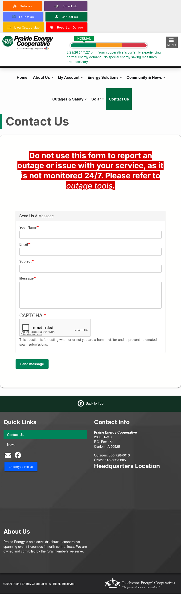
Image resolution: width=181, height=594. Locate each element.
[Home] (28, 42)
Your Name (28, 227)
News (11, 444)
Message (26, 278)
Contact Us (119, 99)
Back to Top (94, 403)
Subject (25, 261)
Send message (32, 364)
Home (22, 77)
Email (23, 244)
